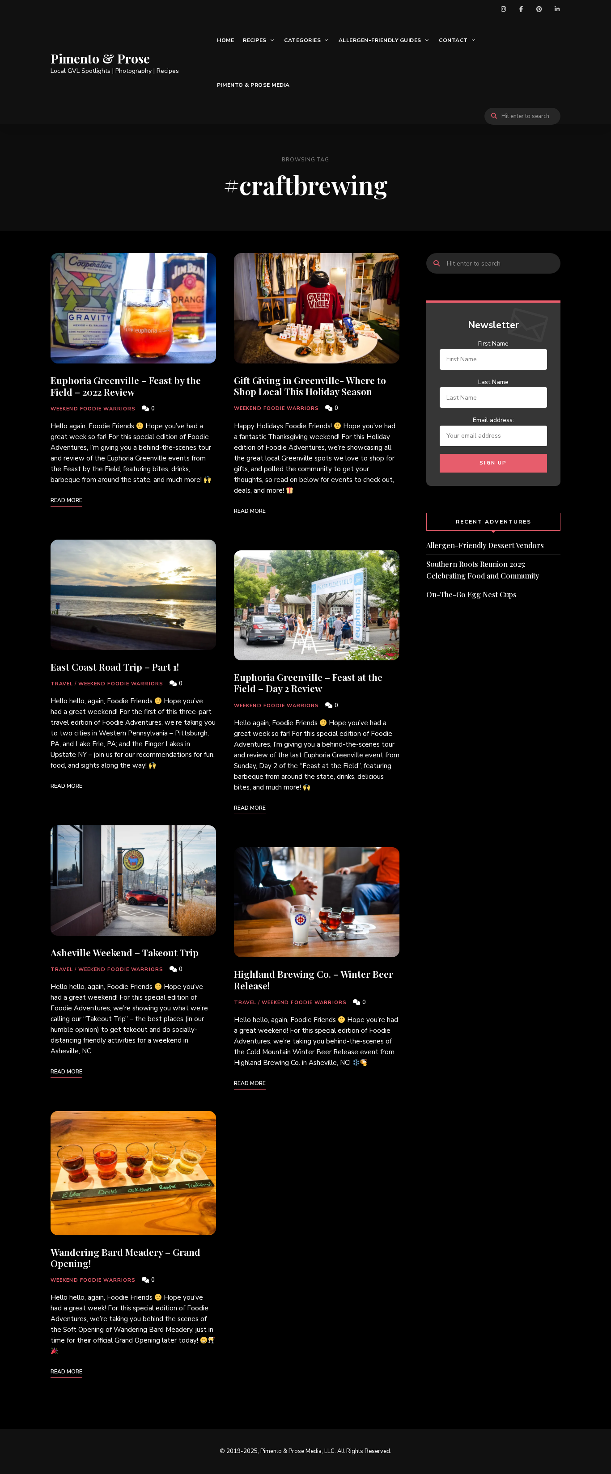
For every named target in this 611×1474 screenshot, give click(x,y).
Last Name (493, 382)
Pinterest (539, 9)
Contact (453, 40)
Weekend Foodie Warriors (93, 408)
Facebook (521, 9)
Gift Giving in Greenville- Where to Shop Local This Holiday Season (310, 385)
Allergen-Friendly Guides (380, 40)
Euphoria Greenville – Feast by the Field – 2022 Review (126, 385)
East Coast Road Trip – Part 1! (115, 666)
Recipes (255, 40)
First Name (493, 343)
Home (225, 40)
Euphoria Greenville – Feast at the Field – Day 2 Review (308, 682)
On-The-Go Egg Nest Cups (471, 594)
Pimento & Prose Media (253, 85)
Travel (62, 683)
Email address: (493, 420)
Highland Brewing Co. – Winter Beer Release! (313, 979)
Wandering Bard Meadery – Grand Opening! (125, 1257)
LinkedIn (557, 9)
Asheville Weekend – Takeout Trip (125, 952)
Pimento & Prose (100, 58)
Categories (302, 40)
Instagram (503, 9)
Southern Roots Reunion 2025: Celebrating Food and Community (482, 569)
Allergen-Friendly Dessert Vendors (485, 545)
